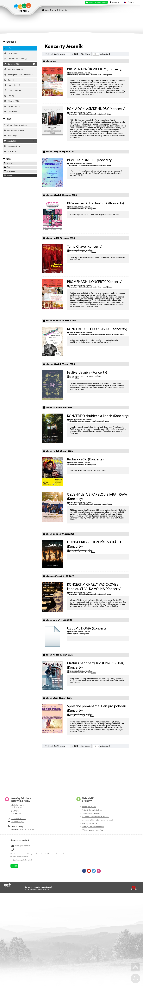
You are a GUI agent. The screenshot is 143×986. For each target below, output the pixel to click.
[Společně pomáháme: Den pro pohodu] (52, 732)
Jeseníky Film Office (89, 823)
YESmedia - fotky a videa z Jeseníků (95, 816)
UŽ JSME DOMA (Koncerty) (87, 628)
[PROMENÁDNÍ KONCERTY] (52, 95)
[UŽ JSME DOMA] (52, 646)
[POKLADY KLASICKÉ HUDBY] (52, 135)
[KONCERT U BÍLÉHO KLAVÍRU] (52, 355)
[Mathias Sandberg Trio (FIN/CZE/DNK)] (52, 689)
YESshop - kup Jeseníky (91, 813)
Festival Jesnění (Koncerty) (87, 372)
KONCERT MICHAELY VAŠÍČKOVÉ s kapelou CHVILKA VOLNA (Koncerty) (94, 586)
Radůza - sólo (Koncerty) (85, 459)
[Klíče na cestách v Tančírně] (52, 229)
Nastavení (10, 171)
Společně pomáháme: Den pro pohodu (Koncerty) (96, 708)
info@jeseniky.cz (17, 821)
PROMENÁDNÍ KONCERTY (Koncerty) (94, 69)
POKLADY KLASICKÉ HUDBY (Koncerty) (96, 108)
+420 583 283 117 (18, 818)
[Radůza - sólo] (52, 485)
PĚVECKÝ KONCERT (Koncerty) (90, 160)
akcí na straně (104, 54)
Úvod (22, 7)
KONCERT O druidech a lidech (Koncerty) (98, 415)
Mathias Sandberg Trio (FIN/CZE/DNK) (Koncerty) (95, 665)
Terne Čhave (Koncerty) (84, 246)
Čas (8, 167)
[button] (114, 2)
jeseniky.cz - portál (89, 806)
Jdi (76, 54)
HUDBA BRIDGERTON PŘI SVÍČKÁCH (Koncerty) (94, 544)
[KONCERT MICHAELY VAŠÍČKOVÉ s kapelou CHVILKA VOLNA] (52, 611)
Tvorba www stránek (134, 888)
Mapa (110, 75)
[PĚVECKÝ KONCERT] (52, 186)
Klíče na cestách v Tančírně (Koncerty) (95, 203)
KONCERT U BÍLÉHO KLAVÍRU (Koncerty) (97, 329)
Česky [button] (130, 2)
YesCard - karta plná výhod (92, 810)
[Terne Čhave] (52, 272)
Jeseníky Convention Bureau (93, 826)
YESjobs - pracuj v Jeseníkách (93, 830)
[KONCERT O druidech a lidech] (52, 442)
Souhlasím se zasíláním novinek (22, 860)
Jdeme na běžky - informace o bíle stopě (97, 820)
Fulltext (9, 163)
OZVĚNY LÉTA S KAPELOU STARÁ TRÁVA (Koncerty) (97, 496)
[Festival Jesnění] (52, 399)
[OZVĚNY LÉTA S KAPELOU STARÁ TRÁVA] (52, 521)
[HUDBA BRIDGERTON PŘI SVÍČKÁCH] (52, 567)
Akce (54, 10)
